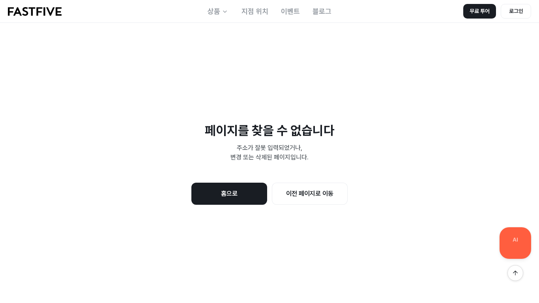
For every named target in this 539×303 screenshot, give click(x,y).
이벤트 (290, 11)
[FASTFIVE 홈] (35, 11)
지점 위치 (254, 11)
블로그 (322, 11)
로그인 (516, 11)
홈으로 (229, 193)
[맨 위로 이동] (515, 273)
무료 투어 (480, 11)
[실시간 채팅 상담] (515, 243)
